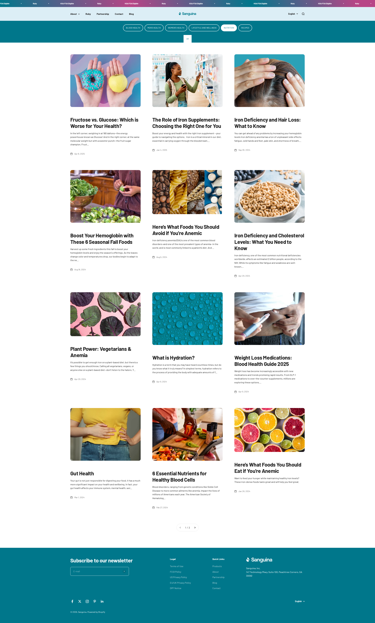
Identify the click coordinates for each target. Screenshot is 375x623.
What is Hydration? (173, 357)
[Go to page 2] (194, 527)
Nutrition (229, 27)
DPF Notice (175, 588)
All (187, 38)
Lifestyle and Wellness (204, 27)
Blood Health (133, 27)
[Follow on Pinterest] (95, 601)
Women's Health (176, 27)
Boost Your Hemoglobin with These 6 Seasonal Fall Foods (101, 238)
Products (217, 566)
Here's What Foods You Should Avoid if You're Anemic (185, 229)
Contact (119, 14)
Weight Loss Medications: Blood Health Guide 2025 (263, 360)
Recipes (245, 27)
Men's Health (154, 27)
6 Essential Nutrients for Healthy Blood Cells (179, 476)
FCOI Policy (175, 571)
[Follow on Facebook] (72, 601)
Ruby (88, 14)
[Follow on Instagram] (87, 601)
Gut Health (82, 473)
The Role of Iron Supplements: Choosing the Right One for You (186, 122)
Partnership (103, 14)
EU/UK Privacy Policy (180, 582)
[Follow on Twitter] (80, 601)
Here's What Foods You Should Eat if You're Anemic (267, 467)
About (73, 14)
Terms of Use (176, 566)
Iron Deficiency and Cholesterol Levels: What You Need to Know (269, 241)
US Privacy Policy (178, 577)
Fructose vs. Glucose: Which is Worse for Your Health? (104, 122)
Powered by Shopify (96, 612)
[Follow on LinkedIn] (102, 601)
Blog (131, 14)
